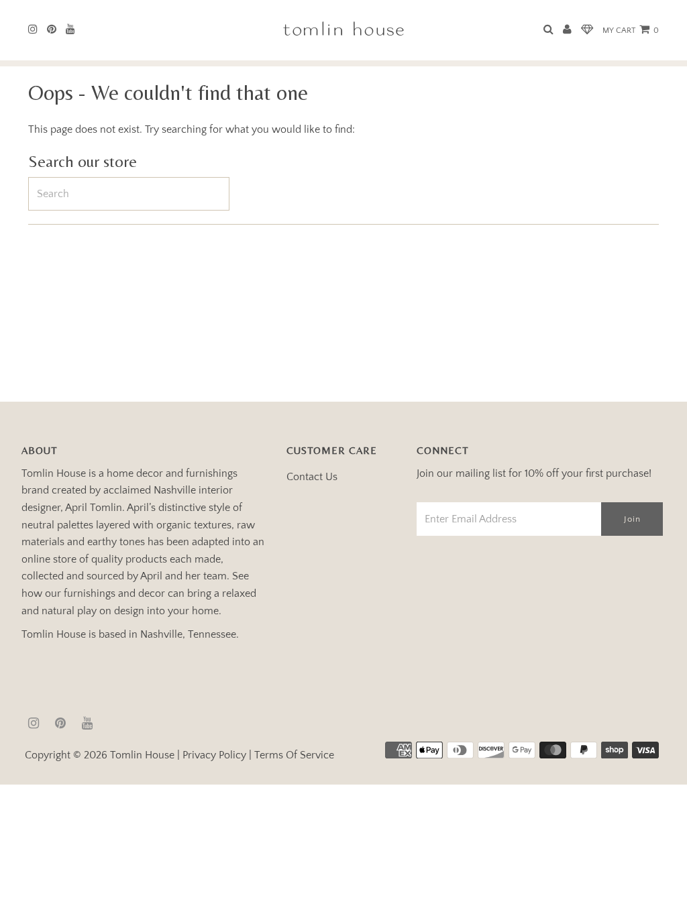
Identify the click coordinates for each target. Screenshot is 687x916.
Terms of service (294, 755)
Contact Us (311, 477)
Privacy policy (214, 755)
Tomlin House (142, 755)
